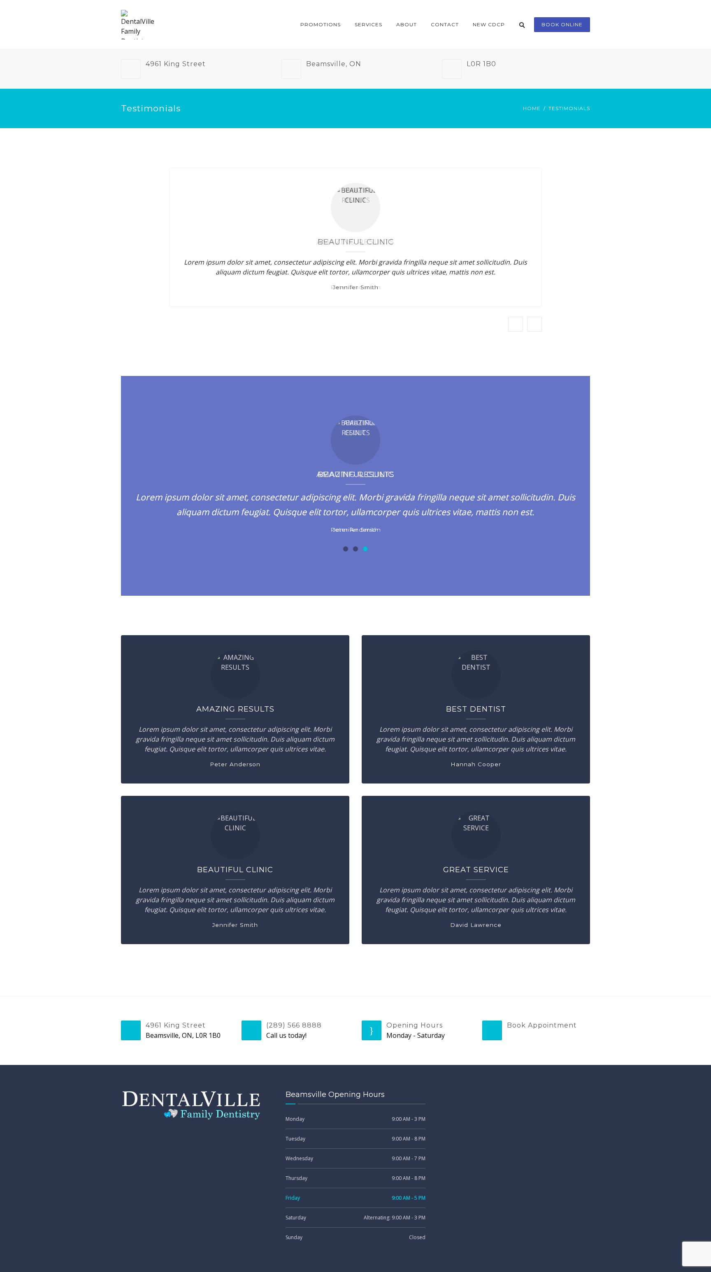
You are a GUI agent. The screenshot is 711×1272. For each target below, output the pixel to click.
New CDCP (489, 24)
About (406, 24)
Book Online (562, 24)
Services (368, 24)
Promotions (320, 24)
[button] (345, 548)
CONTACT (445, 24)
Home (532, 108)
